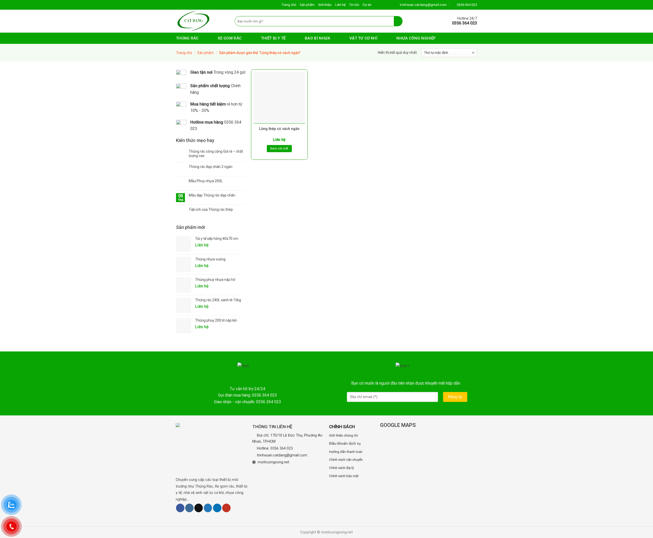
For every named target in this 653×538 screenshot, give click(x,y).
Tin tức (354, 5)
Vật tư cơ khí (363, 38)
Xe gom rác (230, 38)
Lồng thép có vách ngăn (279, 129)
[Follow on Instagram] (189, 508)
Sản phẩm (307, 5)
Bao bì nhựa (317, 38)
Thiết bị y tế (273, 38)
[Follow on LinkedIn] (217, 508)
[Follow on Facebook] (180, 508)
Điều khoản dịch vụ (345, 443)
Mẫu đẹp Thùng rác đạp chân (212, 195)
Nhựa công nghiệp (416, 38)
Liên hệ (340, 5)
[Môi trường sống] (201, 21)
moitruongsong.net (273, 462)
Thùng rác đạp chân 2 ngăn (210, 167)
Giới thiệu (325, 5)
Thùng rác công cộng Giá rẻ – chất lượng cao (216, 153)
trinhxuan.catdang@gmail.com (282, 455)
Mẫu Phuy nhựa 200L (206, 181)
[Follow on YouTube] (226, 508)
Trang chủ (289, 5)
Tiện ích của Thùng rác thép (211, 209)
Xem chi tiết (279, 148)
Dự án (367, 5)
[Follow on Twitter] (208, 508)
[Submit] (398, 21)
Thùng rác (187, 38)
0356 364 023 (281, 448)
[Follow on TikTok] (198, 508)
